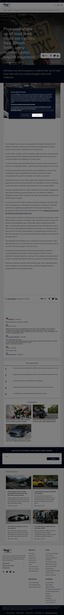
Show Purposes (25, 115)
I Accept (37, 115)
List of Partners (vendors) (16, 110)
